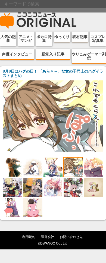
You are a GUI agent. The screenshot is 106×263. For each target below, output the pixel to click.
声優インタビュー (17, 54)
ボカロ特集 (44, 39)
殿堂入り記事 (53, 54)
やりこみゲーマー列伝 (89, 56)
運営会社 (47, 237)
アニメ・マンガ (26, 39)
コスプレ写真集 (97, 39)
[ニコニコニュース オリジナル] (38, 20)
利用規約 (28, 237)
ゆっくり (62, 37)
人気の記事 (8, 39)
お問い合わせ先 (71, 237)
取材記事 (80, 37)
